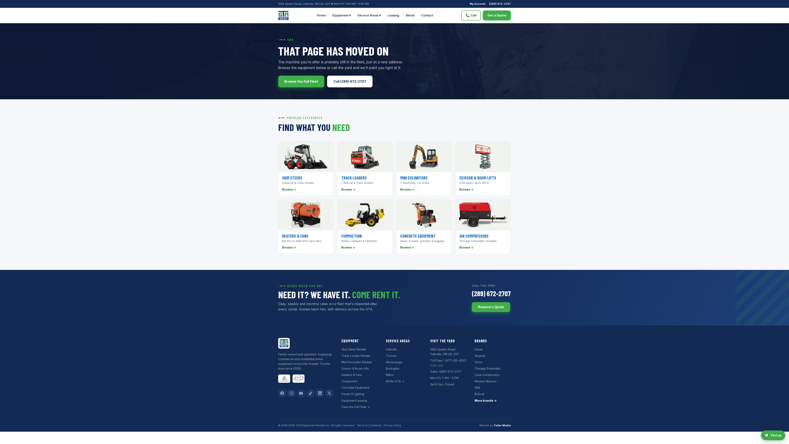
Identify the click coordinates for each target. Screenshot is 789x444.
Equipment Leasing (354, 400)
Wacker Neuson (485, 381)
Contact (427, 15)
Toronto (391, 355)
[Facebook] (282, 393)
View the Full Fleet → (355, 407)
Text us (773, 435)
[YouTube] (301, 393)
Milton (390, 375)
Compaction (349, 381)
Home (321, 15)
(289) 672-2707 (500, 3)
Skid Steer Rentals (353, 349)
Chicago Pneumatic (488, 368)
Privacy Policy (392, 425)
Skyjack (480, 355)
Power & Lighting (352, 394)
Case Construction (487, 375)
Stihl (477, 387)
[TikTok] (310, 393)
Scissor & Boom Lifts (355, 368)
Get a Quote (496, 15)
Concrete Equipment (355, 387)
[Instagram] (291, 393)
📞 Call (471, 15)
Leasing (393, 15)
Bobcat (479, 394)
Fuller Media (502, 425)
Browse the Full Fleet (301, 81)
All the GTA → (395, 381)
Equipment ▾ (341, 15)
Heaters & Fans (351, 375)
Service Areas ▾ (369, 15)
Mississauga (394, 362)
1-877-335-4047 (455, 360)
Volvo (478, 362)
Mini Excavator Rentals (356, 362)
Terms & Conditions (369, 425)
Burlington (392, 368)
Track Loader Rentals (355, 355)
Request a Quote (491, 307)
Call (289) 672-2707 (349, 81)
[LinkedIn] (320, 393)
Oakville (391, 349)
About (410, 15)
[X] (329, 393)
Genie (479, 349)
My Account (477, 3)
